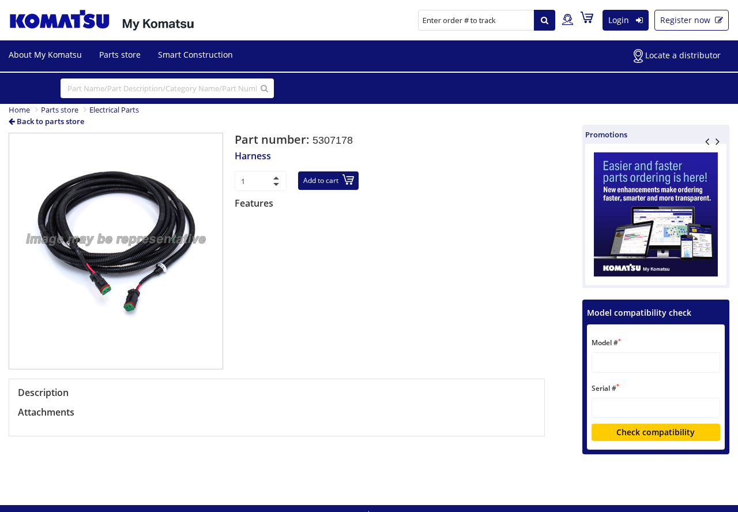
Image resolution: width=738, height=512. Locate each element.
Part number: (273, 139)
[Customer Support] (568, 20)
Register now (686, 19)
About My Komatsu (45, 54)
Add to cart (320, 180)
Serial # (605, 387)
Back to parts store (49, 121)
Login (619, 19)
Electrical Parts (114, 109)
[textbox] (656, 362)
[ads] (656, 214)
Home (19, 109)
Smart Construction (195, 54)
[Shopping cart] (590, 19)
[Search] (544, 20)
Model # (606, 342)
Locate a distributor (682, 55)
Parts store (120, 54)
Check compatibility (655, 432)
